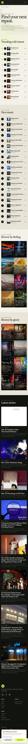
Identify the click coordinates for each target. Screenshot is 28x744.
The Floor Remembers (16, 80)
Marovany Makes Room (17, 124)
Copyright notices (18, 703)
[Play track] (5, 48)
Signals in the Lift (15, 58)
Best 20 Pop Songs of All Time (12, 494)
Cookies (10, 729)
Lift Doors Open (15, 53)
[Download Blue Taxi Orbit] (24, 70)
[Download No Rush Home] (24, 48)
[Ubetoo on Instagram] (9, 694)
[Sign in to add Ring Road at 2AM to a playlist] (26, 76)
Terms (2, 729)
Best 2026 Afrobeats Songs (11, 463)
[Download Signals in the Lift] (24, 59)
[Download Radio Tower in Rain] (24, 189)
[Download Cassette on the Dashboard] (24, 184)
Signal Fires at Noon (16, 221)
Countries (3, 705)
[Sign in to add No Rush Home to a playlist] (26, 48)
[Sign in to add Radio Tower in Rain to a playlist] (26, 189)
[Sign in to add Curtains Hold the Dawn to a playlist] (26, 146)
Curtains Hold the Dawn (17, 145)
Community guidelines (5, 719)
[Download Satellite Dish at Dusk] (24, 173)
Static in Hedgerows (16, 205)
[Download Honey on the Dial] (24, 86)
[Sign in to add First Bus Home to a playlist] (26, 92)
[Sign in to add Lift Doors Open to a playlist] (26, 54)
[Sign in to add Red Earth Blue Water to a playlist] (26, 141)
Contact (2, 715)
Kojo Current (13, 76)
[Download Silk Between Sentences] (24, 168)
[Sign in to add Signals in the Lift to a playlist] (26, 59)
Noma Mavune (13, 49)
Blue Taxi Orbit (14, 69)
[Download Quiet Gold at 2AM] (24, 151)
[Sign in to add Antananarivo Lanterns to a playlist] (26, 135)
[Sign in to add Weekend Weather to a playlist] (26, 216)
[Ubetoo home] (12, 2)
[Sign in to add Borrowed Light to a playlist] (26, 97)
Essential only (8, 739)
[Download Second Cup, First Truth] (24, 162)
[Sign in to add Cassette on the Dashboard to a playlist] (26, 184)
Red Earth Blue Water (16, 140)
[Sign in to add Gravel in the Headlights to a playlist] (26, 211)
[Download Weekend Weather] (24, 216)
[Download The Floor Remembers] (24, 81)
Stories (2, 707)
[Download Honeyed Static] (24, 157)
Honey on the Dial (15, 86)
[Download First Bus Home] (24, 92)
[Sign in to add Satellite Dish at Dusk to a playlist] (26, 173)
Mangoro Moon (14, 118)
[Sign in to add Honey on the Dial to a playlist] (26, 86)
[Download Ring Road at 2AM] (24, 76)
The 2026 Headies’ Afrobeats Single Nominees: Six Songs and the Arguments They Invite (13, 560)
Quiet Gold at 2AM (15, 151)
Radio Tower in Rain (16, 189)
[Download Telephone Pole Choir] (24, 200)
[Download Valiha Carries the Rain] (24, 130)
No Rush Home (14, 48)
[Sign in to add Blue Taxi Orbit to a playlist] (26, 70)
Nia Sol (12, 87)
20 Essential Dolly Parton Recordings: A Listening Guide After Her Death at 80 (13, 595)
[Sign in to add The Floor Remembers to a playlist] (26, 81)
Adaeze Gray (13, 147)
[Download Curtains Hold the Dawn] (24, 146)
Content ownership (18, 701)
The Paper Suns (14, 65)
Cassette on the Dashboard (17, 183)
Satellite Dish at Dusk (16, 172)
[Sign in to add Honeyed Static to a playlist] (26, 157)
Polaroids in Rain (15, 64)
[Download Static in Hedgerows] (24, 206)
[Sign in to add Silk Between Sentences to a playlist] (26, 168)
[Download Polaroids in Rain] (24, 65)
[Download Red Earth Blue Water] (24, 141)
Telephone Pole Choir (16, 199)
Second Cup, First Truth (17, 161)
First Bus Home (15, 91)
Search (2, 703)
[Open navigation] (25, 2)
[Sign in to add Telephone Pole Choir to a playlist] (26, 200)
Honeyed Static (15, 156)
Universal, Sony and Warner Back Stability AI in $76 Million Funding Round (14, 525)
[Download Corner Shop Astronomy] (24, 195)
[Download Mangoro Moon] (24, 119)
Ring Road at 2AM (15, 75)
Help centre (3, 713)
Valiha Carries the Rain (16, 129)
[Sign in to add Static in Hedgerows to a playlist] (26, 206)
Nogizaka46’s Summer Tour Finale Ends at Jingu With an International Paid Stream (12, 630)
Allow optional (20, 739)
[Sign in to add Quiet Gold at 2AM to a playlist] (26, 151)
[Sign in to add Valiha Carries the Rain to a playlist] (26, 130)
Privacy (6, 729)
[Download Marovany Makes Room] (24, 124)
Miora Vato (13, 119)
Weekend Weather (15, 216)
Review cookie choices (7, 736)
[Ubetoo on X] (2, 694)
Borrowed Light (15, 96)
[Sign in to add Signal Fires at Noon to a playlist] (26, 222)
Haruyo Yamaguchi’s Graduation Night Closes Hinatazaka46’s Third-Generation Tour (13, 666)
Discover (3, 701)
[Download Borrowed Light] (24, 97)
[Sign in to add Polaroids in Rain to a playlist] (26, 65)
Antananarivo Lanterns (17, 134)
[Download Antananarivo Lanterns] (24, 135)
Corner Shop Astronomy (17, 194)
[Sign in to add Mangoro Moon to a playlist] (26, 119)
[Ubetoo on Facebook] (6, 694)
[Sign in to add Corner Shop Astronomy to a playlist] (26, 195)
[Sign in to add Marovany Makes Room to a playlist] (26, 124)
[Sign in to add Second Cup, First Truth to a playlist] (26, 162)
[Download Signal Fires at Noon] (24, 222)
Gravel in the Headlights (17, 210)
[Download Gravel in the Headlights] (24, 211)
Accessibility (3, 717)
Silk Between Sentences (17, 167)
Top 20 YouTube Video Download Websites (10, 431)
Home (2, 6)
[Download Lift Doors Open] (24, 54)
